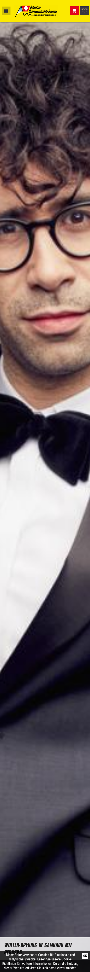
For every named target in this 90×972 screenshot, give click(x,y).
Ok (85, 956)
